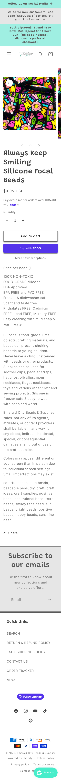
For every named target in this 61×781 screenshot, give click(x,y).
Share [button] (13, 533)
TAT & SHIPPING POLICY (26, 652)
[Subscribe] (49, 600)
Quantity (9, 212)
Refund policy (45, 758)
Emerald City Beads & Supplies (36, 753)
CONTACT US (17, 661)
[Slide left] (22, 145)
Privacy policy (20, 764)
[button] (9, 54)
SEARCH (13, 633)
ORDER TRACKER (20, 670)
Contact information (32, 770)
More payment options (30, 258)
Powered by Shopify (20, 758)
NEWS (11, 680)
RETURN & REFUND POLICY (28, 643)
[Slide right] (39, 145)
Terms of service (43, 764)
